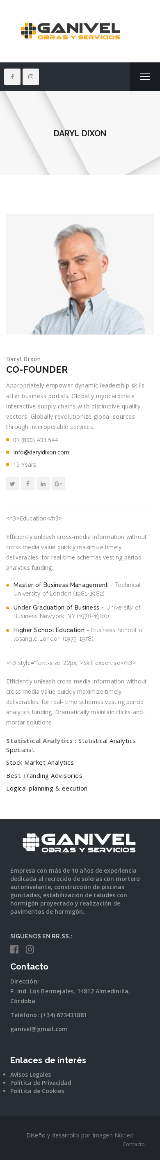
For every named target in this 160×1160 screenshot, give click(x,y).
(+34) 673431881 (64, 1015)
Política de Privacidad (40, 1083)
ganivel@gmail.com (39, 1029)
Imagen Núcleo (113, 1135)
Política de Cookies (37, 1091)
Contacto (134, 1144)
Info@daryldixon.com (41, 452)
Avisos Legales (30, 1074)
